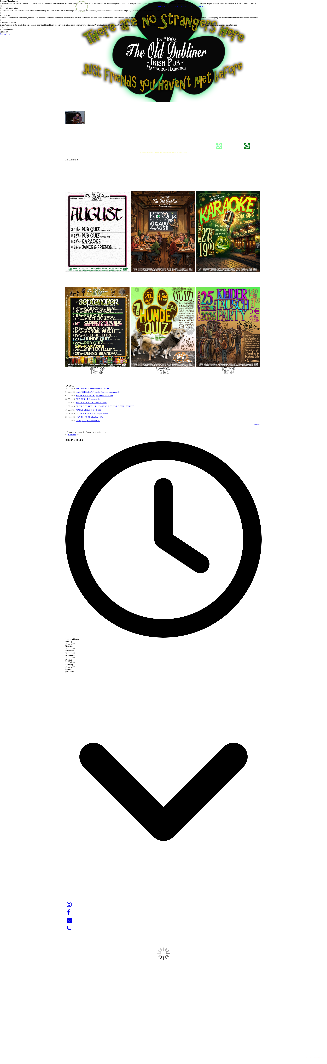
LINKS (200, 6)
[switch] (1, 13)
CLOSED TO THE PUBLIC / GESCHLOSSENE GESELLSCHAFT (105, 406)
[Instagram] (69, 904)
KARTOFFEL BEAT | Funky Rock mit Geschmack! (97, 392)
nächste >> (257, 424)
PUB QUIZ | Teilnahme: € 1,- (88, 399)
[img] (81, 6)
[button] (130, 27)
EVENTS (172, 6)
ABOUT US (186, 6)
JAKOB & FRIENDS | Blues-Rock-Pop (92, 388)
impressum (309, 1057)
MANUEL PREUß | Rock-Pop (88, 410)
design (168, 1053)
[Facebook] (68, 912)
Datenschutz (5, 34)
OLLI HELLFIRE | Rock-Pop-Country (92, 413)
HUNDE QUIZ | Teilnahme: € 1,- (89, 417)
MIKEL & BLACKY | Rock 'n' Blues (91, 403)
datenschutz (319, 1057)
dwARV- (164, 1053)
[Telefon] (69, 928)
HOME (160, 6)
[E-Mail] (69, 920)
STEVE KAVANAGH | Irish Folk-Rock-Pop (94, 395)
